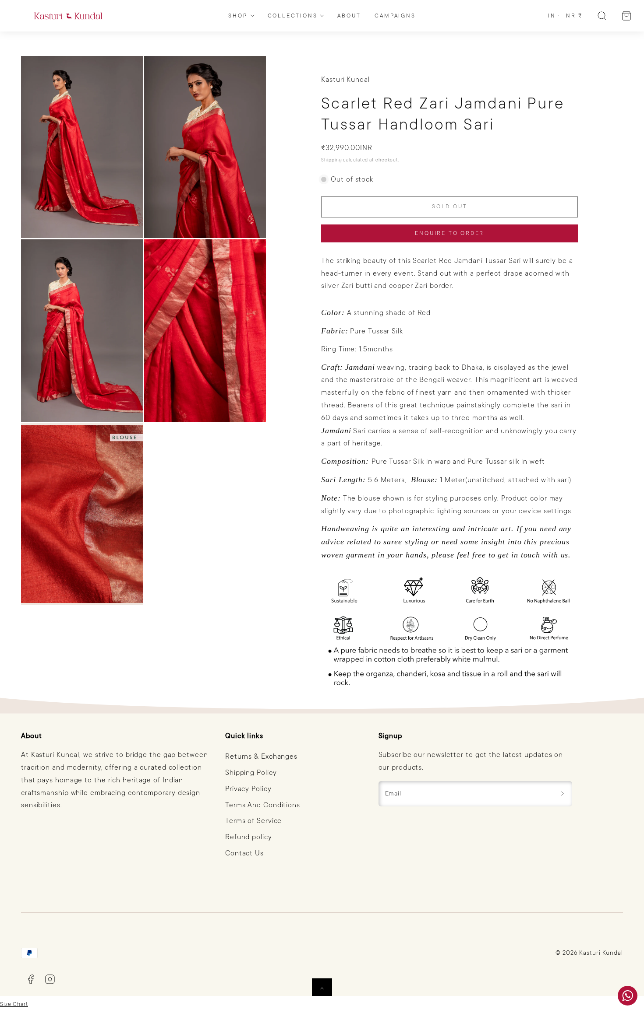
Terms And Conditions (262, 805)
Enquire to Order (449, 233)
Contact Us (244, 853)
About (349, 16)
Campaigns (395, 16)
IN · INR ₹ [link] (565, 16)
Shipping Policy (251, 773)
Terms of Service (253, 821)
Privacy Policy (248, 789)
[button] (601, 15)
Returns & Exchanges (261, 756)
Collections (293, 16)
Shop (237, 16)
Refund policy (248, 837)
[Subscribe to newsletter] (562, 793)
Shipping (331, 160)
